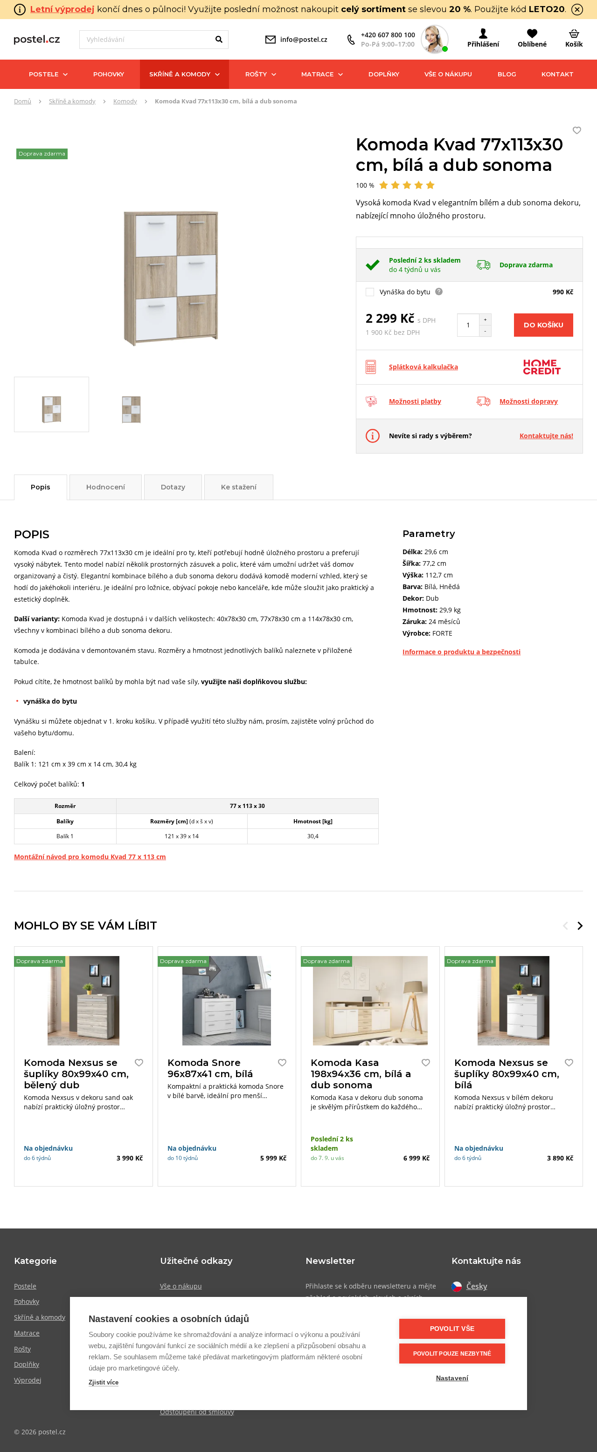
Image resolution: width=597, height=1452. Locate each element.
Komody (125, 101)
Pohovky (108, 74)
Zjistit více (103, 1382)
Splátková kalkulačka (423, 366)
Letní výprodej (62, 9)
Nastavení (452, 1378)
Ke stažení (239, 487)
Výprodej (28, 1380)
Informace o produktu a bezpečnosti (462, 651)
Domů (22, 101)
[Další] (580, 926)
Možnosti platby (415, 401)
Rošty (256, 74)
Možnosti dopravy (529, 401)
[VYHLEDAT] (219, 39)
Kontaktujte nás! (546, 435)
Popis (40, 487)
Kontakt (557, 74)
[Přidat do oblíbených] (136, 1062)
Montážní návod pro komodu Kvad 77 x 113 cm (90, 856)
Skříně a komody (179, 74)
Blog (507, 74)
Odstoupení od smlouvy (197, 1411)
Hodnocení (105, 487)
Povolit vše (452, 1328)
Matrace (317, 74)
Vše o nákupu (448, 74)
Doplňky (383, 74)
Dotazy (173, 487)
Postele (43, 74)
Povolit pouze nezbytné (452, 1353)
